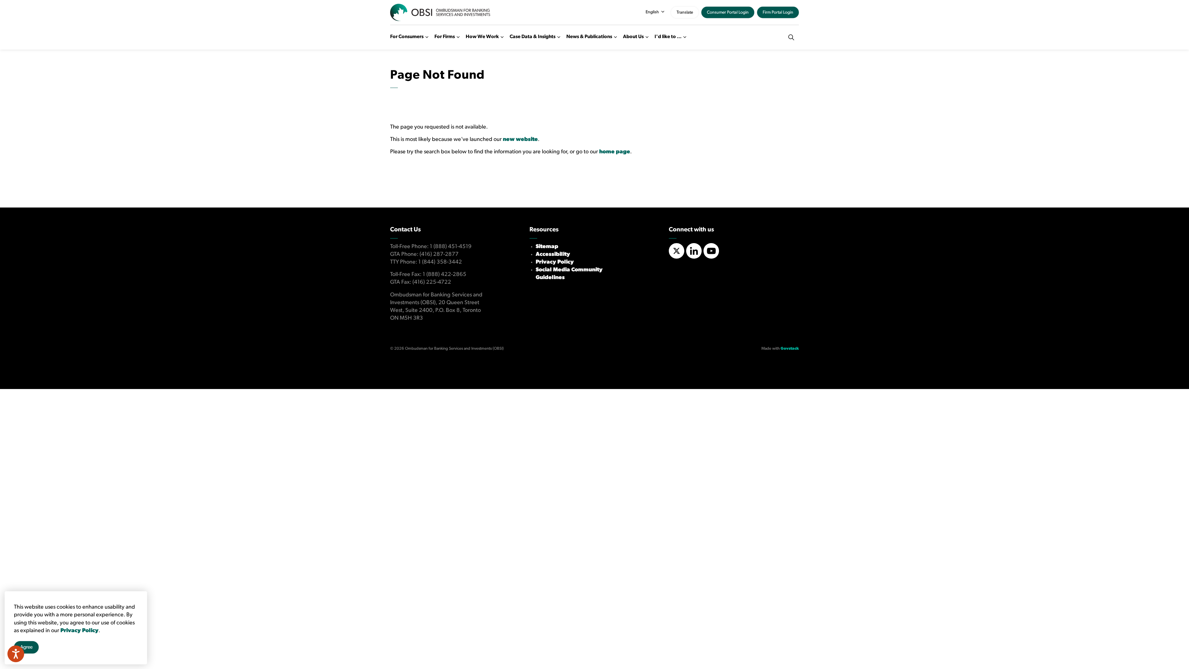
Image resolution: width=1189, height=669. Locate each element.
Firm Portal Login (778, 12)
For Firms (444, 36)
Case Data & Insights (532, 36)
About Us (633, 36)
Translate (685, 12)
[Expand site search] (791, 37)
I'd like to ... (668, 36)
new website (520, 139)
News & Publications (589, 36)
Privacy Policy (555, 262)
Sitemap (547, 247)
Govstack (790, 349)
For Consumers (407, 36)
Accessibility (553, 254)
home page (614, 152)
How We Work (482, 36)
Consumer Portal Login (728, 12)
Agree (26, 647)
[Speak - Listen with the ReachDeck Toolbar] (15, 653)
